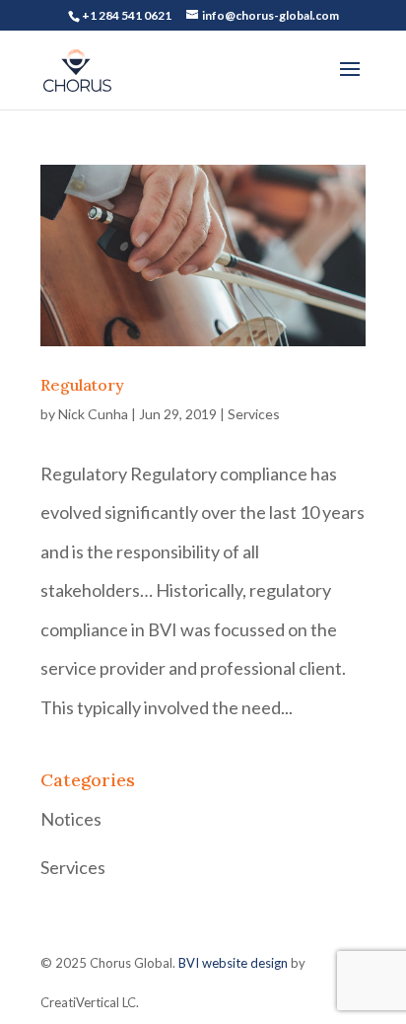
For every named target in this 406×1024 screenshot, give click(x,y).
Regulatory (82, 385)
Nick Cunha (93, 413)
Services (254, 413)
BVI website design (233, 963)
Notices (71, 819)
